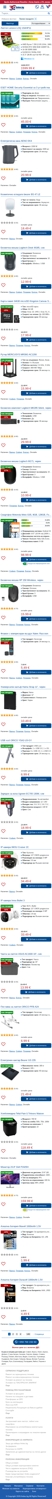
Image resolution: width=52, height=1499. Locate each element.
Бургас (26, 78)
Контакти (40, 1486)
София (19, 78)
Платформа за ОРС (14, 1399)
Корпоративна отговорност (34, 1488)
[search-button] (49, 13)
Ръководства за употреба (17, 1471)
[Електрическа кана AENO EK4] (10, 154)
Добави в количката (37, 73)
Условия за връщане (15, 1394)
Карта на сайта (22, 1491)
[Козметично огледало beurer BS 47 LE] (10, 208)
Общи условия (12, 1463)
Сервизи (29, 1486)
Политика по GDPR (14, 1449)
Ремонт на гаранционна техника (20, 1374)
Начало (7, 1486)
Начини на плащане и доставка (19, 1396)
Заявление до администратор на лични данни (26, 1452)
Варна (12, 78)
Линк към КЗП (12, 1405)
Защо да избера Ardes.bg (17, 1443)
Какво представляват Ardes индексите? (23, 1474)
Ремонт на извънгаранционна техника (22, 1377)
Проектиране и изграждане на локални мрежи (26, 1432)
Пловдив (27, 132)
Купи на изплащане (14, 1402)
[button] (43, 8)
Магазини (18, 1486)
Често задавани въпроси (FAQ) (19, 1468)
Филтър (10, 23)
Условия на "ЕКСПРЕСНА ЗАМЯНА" (21, 1383)
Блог (34, 1491)
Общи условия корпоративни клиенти (22, 1466)
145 (28, 1334)
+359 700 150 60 (27, 1342)
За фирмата (11, 1446)
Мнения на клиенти (10, 1488)
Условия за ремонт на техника (19, 1380)
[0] (48, 8)
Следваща (39, 1334)
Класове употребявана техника (19, 1477)
